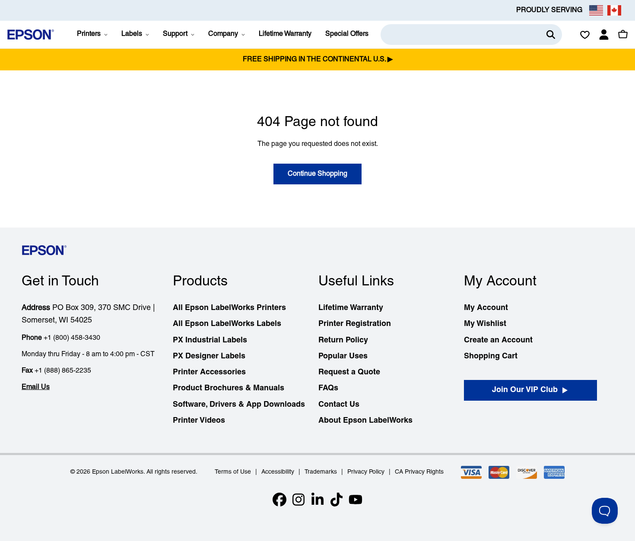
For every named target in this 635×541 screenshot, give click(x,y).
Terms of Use (233, 472)
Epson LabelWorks (117, 472)
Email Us (36, 387)
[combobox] (471, 34)
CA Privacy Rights (419, 472)
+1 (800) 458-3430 (72, 338)
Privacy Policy (365, 472)
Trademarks (321, 472)
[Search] (550, 34)
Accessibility (277, 472)
